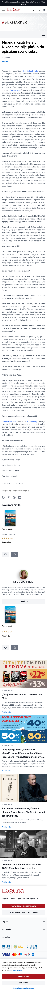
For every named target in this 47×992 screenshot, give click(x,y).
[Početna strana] (14, 9)
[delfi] (6, 947)
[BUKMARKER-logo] (14, 22)
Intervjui (5, 61)
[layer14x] (33, 954)
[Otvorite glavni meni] (3, 9)
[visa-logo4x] (6, 954)
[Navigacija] (23, 34)
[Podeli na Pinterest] (14, 497)
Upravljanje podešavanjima (23, 988)
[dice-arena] (18, 947)
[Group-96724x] (27, 954)
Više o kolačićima (15, 971)
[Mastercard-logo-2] (14, 954)
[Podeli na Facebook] (3, 497)
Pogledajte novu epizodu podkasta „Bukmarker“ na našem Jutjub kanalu (23, 3)
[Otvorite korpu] (38, 9)
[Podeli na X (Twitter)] (8, 497)
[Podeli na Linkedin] (19, 497)
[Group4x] (20, 954)
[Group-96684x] (32, 947)
